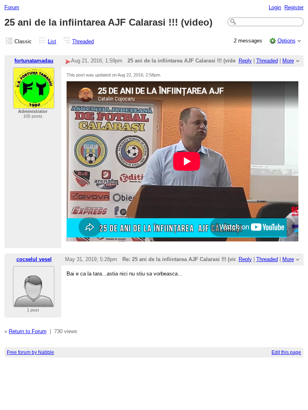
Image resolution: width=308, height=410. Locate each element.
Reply (245, 61)
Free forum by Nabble (30, 352)
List (52, 41)
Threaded (83, 41)
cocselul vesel (34, 259)
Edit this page (286, 352)
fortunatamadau (33, 61)
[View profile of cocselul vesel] (34, 302)
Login (275, 7)
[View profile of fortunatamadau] (34, 104)
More (288, 61)
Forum (11, 7)
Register (294, 7)
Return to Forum (28, 331)
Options (287, 41)
